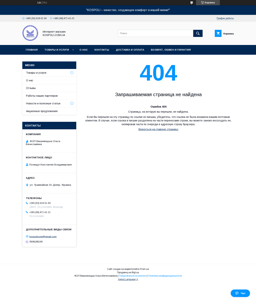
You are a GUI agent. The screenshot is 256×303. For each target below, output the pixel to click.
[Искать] (198, 33)
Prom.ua (144, 269)
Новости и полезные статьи (43, 103)
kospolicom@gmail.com (43, 236)
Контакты (101, 49)
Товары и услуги (56, 49)
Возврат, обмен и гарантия (171, 49)
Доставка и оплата (130, 49)
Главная (32, 49)
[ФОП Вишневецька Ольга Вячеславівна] (30, 40)
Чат (243, 293)
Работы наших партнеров (42, 95)
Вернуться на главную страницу (158, 129)
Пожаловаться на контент (132, 276)
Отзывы (31, 88)
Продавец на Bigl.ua (128, 272)
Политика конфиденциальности (165, 276)
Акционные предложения (42, 111)
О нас (83, 49)
